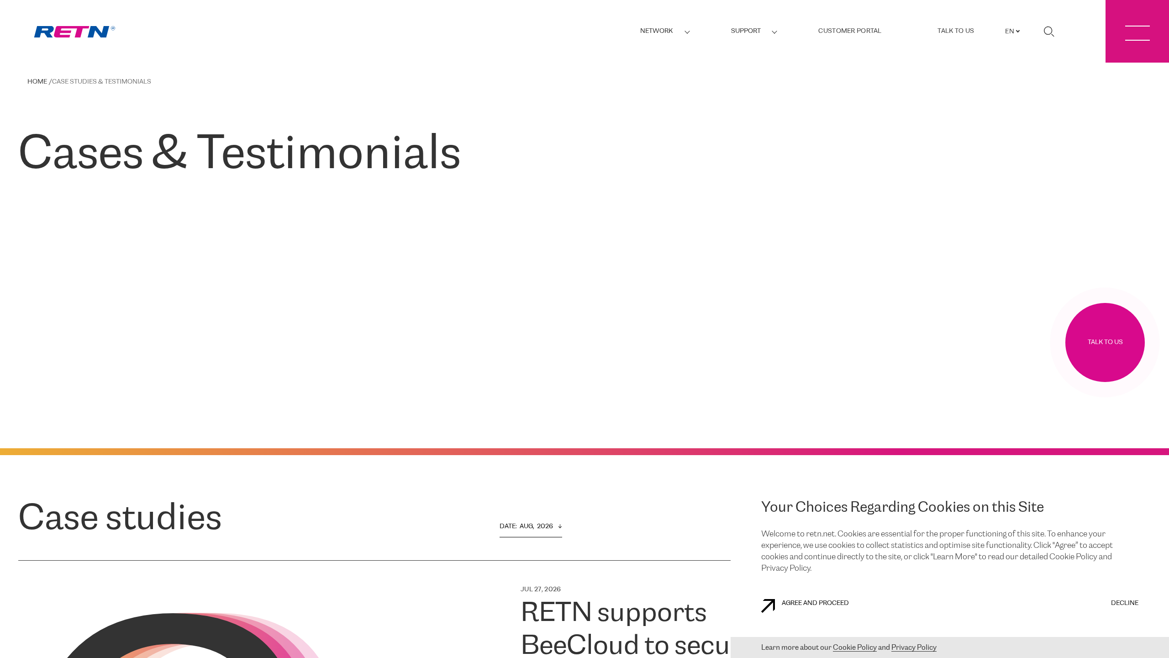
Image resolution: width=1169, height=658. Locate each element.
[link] (75, 31)
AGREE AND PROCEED (815, 603)
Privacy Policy (914, 647)
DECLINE (1124, 603)
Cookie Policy (855, 647)
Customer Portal (849, 31)
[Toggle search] (1048, 31)
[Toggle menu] (1137, 31)
